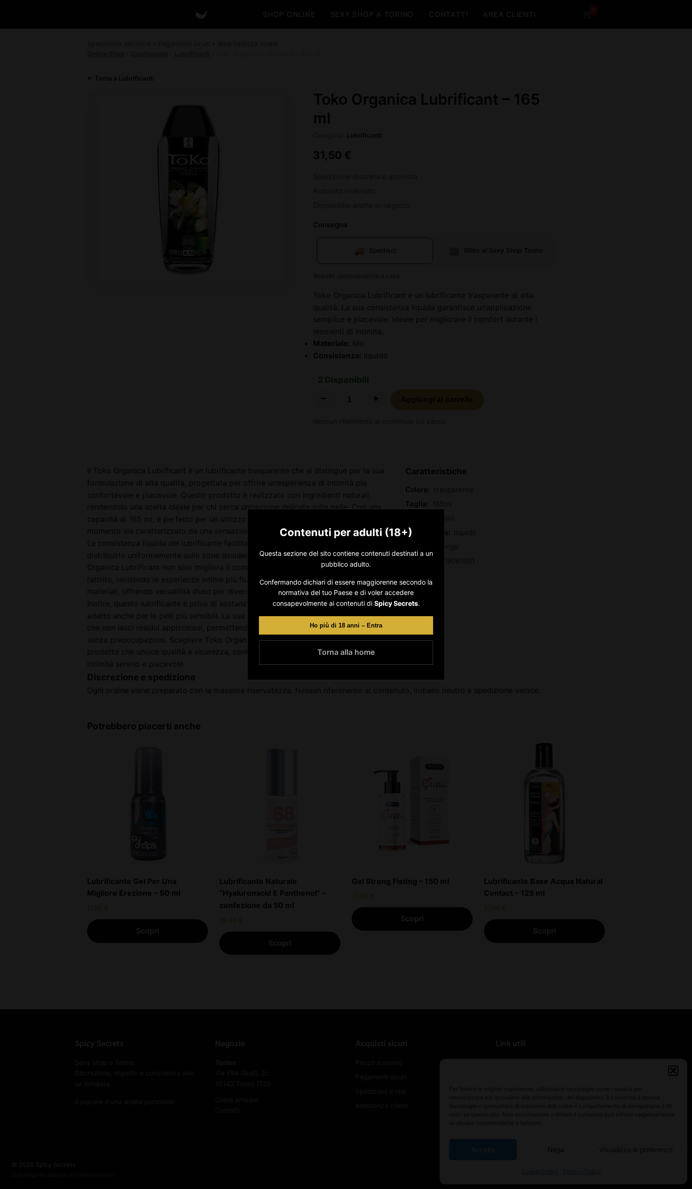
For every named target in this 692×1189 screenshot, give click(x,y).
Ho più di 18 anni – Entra (346, 625)
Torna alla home (346, 652)
